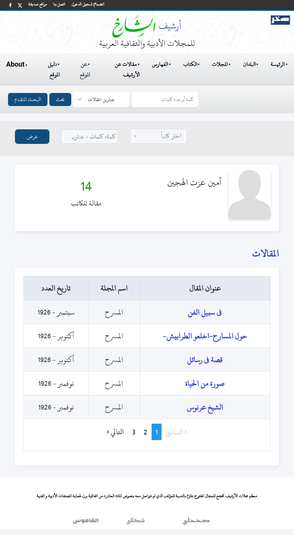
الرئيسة (278, 64)
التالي (112, 432)
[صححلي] (196, 523)
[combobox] (158, 136)
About (15, 64)
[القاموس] (86, 523)
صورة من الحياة (205, 383)
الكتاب (190, 64)
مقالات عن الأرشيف (127, 69)
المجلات (220, 64)
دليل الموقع (54, 69)
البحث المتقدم (28, 99)
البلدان (249, 64)
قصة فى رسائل (205, 359)
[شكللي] (135, 523)
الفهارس (160, 64)
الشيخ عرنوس (205, 407)
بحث (60, 99)
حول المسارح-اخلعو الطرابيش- (205, 336)
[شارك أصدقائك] (10, 5)
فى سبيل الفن (205, 312)
